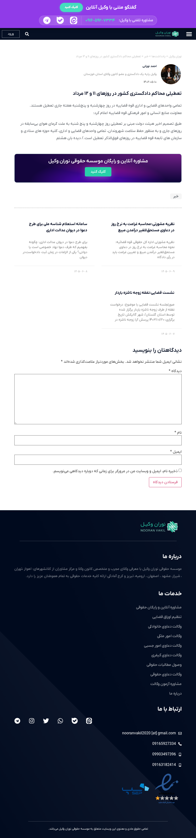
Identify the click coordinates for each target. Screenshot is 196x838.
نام (178, 433)
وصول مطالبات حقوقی (164, 664)
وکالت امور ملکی (169, 636)
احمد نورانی (149, 66)
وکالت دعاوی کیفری (166, 655)
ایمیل (176, 452)
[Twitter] (46, 721)
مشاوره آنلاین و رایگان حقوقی (159, 607)
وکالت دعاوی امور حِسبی (163, 645)
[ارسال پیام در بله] (60, 20)
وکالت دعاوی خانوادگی (165, 626)
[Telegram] (17, 721)
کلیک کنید (71, 7)
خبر (176, 196)
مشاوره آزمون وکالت (166, 684)
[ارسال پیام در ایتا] (74, 20)
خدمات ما (170, 594)
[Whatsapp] (60, 721)
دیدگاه (175, 371)
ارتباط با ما (170, 709)
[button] (98, 20)
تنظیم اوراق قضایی (167, 617)
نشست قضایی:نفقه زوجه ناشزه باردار (144, 292)
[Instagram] (32, 721)
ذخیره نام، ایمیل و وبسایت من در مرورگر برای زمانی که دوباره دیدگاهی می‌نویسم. (115, 471)
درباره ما (172, 557)
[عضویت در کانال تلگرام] (47, 20)
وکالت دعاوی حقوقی (166, 674)
